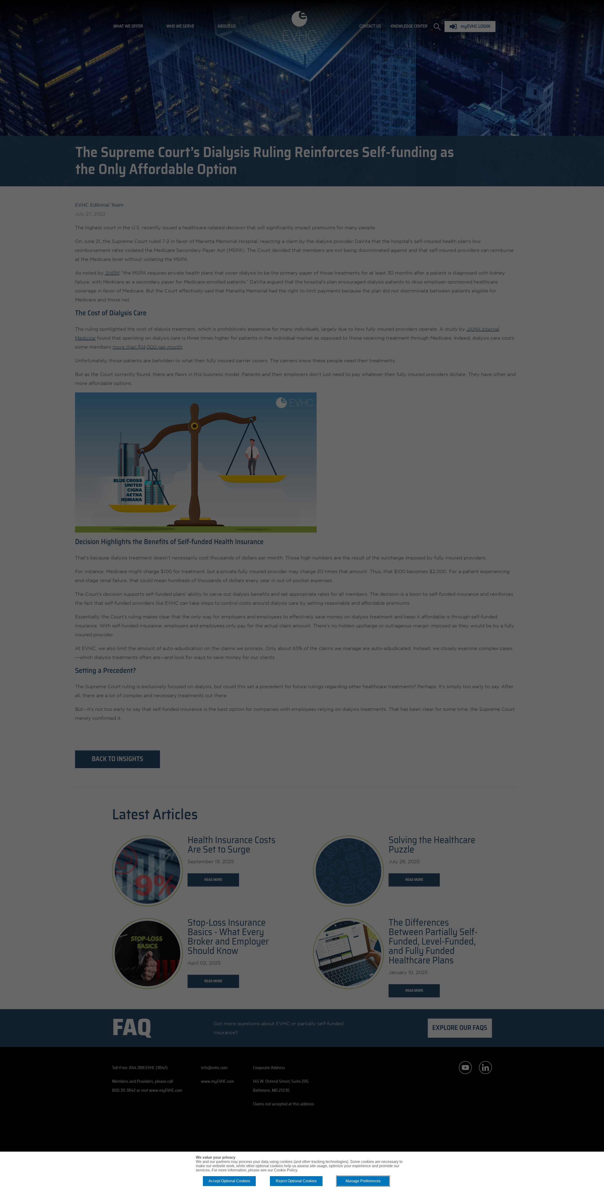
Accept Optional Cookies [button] (229, 1181)
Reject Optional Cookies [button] (296, 1181)
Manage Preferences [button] (363, 1181)
